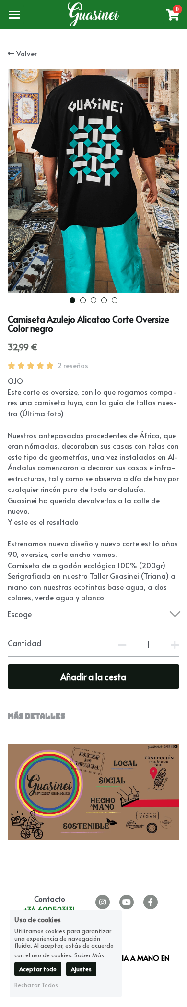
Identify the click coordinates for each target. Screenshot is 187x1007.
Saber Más (89, 954)
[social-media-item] (102, 902)
